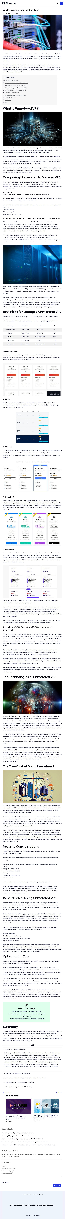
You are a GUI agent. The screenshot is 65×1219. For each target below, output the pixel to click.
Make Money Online (7, 1168)
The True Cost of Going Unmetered (15, 90)
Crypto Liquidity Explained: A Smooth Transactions (16, 1136)
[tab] (32, 1059)
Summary (8, 100)
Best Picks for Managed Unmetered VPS (16, 85)
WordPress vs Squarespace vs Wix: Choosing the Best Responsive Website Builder (46, 1117)
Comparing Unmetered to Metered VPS (16, 83)
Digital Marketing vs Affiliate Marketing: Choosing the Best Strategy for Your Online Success (29, 1145)
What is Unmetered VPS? (11, 80)
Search (57, 1185)
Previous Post (7, 1093)
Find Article (5, 1182)
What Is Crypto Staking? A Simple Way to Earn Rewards (18, 1133)
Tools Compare (14, 13)
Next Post (59, 1093)
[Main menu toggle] (61, 3)
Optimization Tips (10, 97)
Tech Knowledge (7, 1171)
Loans (3, 1166)
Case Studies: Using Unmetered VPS (15, 95)
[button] (58, 3)
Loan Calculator (27, 1195)
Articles (35, 1195)
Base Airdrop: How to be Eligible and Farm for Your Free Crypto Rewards (22, 1139)
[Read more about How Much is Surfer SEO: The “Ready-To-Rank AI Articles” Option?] (18, 1106)
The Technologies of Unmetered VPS (16, 88)
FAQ (6, 102)
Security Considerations (12, 93)
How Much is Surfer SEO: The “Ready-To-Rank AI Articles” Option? (16, 1118)
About (41, 1195)
